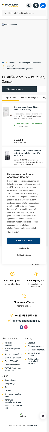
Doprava (31, 343)
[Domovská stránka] (3, 63)
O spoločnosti (10, 380)
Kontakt (8, 387)
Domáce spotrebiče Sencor (30, 63)
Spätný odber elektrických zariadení (33, 361)
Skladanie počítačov (36, 350)
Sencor (12, 63)
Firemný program (12, 365)
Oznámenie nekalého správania (13, 401)
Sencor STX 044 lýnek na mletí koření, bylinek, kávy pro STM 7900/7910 (27, 153)
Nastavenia (24, 248)
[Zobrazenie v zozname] (41, 89)
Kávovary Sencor (12, 66)
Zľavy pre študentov (13, 358)
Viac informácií (13, 232)
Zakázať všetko (24, 255)
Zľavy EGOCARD (11, 361)
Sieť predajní (10, 384)
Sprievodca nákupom (10, 344)
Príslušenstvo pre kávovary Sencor (19, 69)
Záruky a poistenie (36, 346)
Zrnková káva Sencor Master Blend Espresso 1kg (26, 108)
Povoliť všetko (24, 241)
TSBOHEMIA (34, 425)
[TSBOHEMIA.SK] (10, 5)
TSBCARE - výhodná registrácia (13, 369)
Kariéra (8, 391)
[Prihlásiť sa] (29, 5)
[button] (29, 124)
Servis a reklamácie (13, 354)
